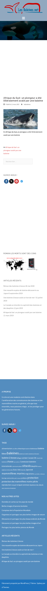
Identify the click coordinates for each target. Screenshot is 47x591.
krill (31, 470)
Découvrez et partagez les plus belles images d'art (21, 523)
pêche (35, 481)
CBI (35, 458)
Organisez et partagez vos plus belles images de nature (23, 514)
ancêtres (15, 448)
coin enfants (17, 462)
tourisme (7, 488)
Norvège (4, 478)
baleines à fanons (34, 454)
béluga (19, 458)
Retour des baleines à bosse (14, 286)
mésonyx (42, 474)
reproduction (6, 485)
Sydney (39, 583)
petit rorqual (17, 478)
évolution (13, 488)
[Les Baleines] (23, 8)
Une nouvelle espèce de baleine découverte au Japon (22, 545)
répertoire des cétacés (36, 485)
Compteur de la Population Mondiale (16, 510)
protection (32, 477)
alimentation (7, 448)
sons (3, 488)
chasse (10, 461)
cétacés (26, 466)
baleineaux (34, 449)
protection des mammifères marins (17, 481)
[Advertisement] (23, 65)
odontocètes (10, 478)
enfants (40, 466)
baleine (28, 448)
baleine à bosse (9, 457)
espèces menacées (7, 470)
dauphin (34, 466)
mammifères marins (13, 473)
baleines (13, 453)
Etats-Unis (17, 470)
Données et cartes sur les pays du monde (17, 502)
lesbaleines (27, 104)
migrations (29, 474)
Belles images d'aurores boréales (14, 506)
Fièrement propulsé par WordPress (15, 583)
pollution (24, 478)
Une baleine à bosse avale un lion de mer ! (19, 297)
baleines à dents (24, 454)
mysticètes (37, 474)
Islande (23, 470)
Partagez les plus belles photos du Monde (18, 527)
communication (17, 466)
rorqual (13, 485)
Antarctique (21, 449)
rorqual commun (22, 485)
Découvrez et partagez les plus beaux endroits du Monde (23, 519)
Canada (30, 458)
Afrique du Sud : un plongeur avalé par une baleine (12, 150)
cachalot (25, 458)
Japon (28, 470)
